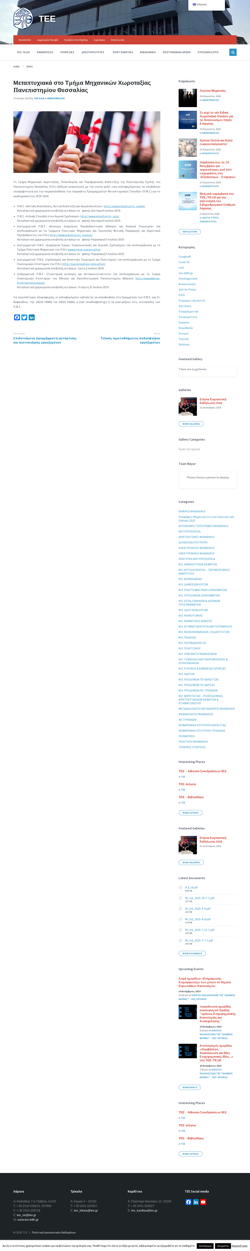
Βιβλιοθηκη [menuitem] (148, 52)
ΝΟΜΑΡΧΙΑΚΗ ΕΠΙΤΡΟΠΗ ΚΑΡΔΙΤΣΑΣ (202, 725)
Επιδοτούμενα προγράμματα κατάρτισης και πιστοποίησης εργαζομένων (45, 340)
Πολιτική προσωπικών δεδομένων (54, 1232)
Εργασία (184, 322)
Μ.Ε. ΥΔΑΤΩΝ (187, 674)
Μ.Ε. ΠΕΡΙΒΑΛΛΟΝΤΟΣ (192, 643)
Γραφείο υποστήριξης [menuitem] (76, 39)
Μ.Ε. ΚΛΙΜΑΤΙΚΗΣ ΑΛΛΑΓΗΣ (195, 621)
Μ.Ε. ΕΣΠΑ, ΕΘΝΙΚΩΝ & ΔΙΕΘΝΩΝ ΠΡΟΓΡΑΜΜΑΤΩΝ (199, 602)
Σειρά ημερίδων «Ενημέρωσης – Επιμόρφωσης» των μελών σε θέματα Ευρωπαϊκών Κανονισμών (205, 982)
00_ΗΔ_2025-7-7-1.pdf (199, 940)
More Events (190, 1087)
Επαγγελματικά (188, 311)
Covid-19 (184, 262)
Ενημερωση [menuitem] (45, 52)
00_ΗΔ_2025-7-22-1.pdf (199, 930)
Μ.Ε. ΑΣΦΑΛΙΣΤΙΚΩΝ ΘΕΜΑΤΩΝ (198, 564)
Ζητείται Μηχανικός (213, 90)
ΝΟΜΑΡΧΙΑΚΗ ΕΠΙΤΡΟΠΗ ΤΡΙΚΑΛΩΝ (202, 730)
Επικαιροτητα (210, 153)
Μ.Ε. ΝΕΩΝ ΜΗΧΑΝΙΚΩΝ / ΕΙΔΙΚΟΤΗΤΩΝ (204, 632)
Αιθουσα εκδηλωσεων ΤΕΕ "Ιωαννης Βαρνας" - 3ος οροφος (216, 1034)
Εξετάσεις (185, 306)
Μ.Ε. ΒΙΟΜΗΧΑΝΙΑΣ (190, 579)
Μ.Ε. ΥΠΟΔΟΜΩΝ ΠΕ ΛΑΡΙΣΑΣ (197, 685)
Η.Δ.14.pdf (191, 887)
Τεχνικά (184, 339)
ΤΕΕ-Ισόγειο (187, 784)
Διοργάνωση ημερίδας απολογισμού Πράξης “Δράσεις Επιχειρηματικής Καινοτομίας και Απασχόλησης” (218, 1014)
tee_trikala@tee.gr (86, 1210)
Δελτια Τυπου (210, 217)
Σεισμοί (184, 333)
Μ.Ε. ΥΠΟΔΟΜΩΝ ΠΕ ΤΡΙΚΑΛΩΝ (198, 690)
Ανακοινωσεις (56, 98)
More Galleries (191, 423)
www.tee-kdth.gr (28, 1219)
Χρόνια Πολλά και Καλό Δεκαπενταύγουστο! (216, 142)
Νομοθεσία (186, 328)
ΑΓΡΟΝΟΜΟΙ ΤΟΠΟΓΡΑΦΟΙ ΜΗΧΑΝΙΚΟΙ (203, 526)
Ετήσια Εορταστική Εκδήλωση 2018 (213, 401)
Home (16, 66)
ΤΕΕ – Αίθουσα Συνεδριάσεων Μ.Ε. (203, 771)
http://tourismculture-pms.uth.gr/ (84, 264)
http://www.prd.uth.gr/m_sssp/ (99, 216)
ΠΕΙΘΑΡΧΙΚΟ (187, 736)
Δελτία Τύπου (187, 289)
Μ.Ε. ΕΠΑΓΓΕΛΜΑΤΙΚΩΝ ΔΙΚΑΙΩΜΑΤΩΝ (203, 590)
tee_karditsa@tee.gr (144, 1210)
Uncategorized (188, 278)
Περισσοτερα (190, 231)
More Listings (191, 812)
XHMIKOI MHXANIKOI (192, 511)
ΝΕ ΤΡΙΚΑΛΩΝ (187, 719)
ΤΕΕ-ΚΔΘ (39, 98)
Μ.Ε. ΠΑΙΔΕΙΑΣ (187, 637)
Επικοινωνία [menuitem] (117, 39)
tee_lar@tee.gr (26, 1215)
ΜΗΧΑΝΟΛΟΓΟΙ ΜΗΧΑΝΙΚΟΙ (196, 714)
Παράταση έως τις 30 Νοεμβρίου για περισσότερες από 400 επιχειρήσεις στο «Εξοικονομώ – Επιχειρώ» (218, 169)
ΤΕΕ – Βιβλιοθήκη (191, 797)
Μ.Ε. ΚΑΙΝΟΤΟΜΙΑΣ (191, 615)
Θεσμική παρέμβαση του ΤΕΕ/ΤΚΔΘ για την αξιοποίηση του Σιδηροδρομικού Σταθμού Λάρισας (217, 201)
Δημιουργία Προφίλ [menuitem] (47, 39)
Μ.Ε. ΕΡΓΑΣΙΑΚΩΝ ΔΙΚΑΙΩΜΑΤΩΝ (199, 595)
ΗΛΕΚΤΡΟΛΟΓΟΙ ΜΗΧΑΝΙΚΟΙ (196, 548)
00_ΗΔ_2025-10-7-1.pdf (199, 898)
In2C (181, 267)
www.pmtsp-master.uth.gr (84, 249)
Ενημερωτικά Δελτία (192, 300)
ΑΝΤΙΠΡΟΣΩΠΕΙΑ (190, 531)
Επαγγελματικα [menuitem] (123, 52)
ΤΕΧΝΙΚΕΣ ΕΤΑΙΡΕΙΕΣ (192, 747)
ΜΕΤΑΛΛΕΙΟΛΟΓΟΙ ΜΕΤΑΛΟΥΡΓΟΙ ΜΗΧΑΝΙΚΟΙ (207, 708)
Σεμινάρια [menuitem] (99, 39)
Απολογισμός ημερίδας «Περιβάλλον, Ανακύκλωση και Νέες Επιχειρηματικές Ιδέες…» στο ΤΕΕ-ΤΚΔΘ (216, 1053)
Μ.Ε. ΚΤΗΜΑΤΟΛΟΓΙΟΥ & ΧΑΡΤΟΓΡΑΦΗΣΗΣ (205, 626)
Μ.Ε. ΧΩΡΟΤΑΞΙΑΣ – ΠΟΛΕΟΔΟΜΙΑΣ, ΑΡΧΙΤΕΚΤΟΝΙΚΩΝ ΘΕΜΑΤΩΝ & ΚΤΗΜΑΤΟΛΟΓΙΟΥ (201, 699)
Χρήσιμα (184, 344)
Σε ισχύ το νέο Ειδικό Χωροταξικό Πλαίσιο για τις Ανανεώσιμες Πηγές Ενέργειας (216, 118)
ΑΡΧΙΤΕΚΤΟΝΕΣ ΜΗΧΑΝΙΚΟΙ (196, 537)
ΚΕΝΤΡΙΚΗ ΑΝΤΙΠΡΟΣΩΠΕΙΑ (197, 559)
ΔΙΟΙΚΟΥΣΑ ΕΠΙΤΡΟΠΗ (193, 542)
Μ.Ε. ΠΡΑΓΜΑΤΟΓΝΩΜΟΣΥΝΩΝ (198, 654)
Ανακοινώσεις (187, 284)
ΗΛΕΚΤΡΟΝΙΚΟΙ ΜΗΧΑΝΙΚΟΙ (196, 553)
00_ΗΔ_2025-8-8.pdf (197, 919)
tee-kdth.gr (186, 273)
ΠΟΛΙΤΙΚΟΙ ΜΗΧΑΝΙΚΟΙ (193, 741)
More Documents (192, 953)
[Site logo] (23, 28)
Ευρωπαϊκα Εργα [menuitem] (208, 52)
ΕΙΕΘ (182, 295)
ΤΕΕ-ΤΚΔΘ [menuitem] (23, 52)
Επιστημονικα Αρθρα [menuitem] (177, 52)
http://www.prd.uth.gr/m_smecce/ (71, 235)
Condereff (185, 256)
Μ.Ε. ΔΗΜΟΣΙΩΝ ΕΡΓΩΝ (193, 584)
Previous (19, 333)
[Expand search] (233, 52)
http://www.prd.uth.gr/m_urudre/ (124, 206)
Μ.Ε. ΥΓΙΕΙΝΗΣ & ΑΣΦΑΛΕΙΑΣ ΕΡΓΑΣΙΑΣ (202, 668)
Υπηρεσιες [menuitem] (67, 52)
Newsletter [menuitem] (25, 39)
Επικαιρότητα (188, 317)
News (30, 66)
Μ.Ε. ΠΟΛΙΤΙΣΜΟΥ (189, 648)
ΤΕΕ (47, 18)
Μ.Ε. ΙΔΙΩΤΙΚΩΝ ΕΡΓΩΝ (193, 610)
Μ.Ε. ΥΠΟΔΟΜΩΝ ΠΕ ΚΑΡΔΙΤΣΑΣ (199, 679)
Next (157, 333)
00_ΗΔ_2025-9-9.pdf (197, 908)
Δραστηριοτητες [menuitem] (92, 52)
